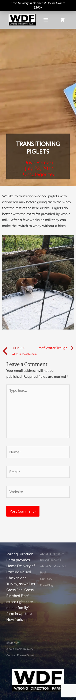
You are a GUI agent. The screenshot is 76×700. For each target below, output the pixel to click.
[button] (46, 20)
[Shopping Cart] (63, 19)
